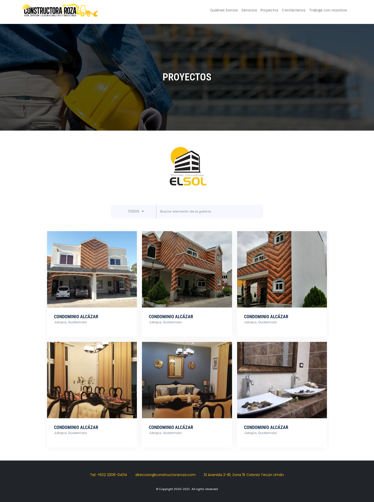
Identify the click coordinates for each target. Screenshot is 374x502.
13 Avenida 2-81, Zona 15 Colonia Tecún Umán (244, 474)
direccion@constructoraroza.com (165, 474)
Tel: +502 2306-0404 (108, 474)
